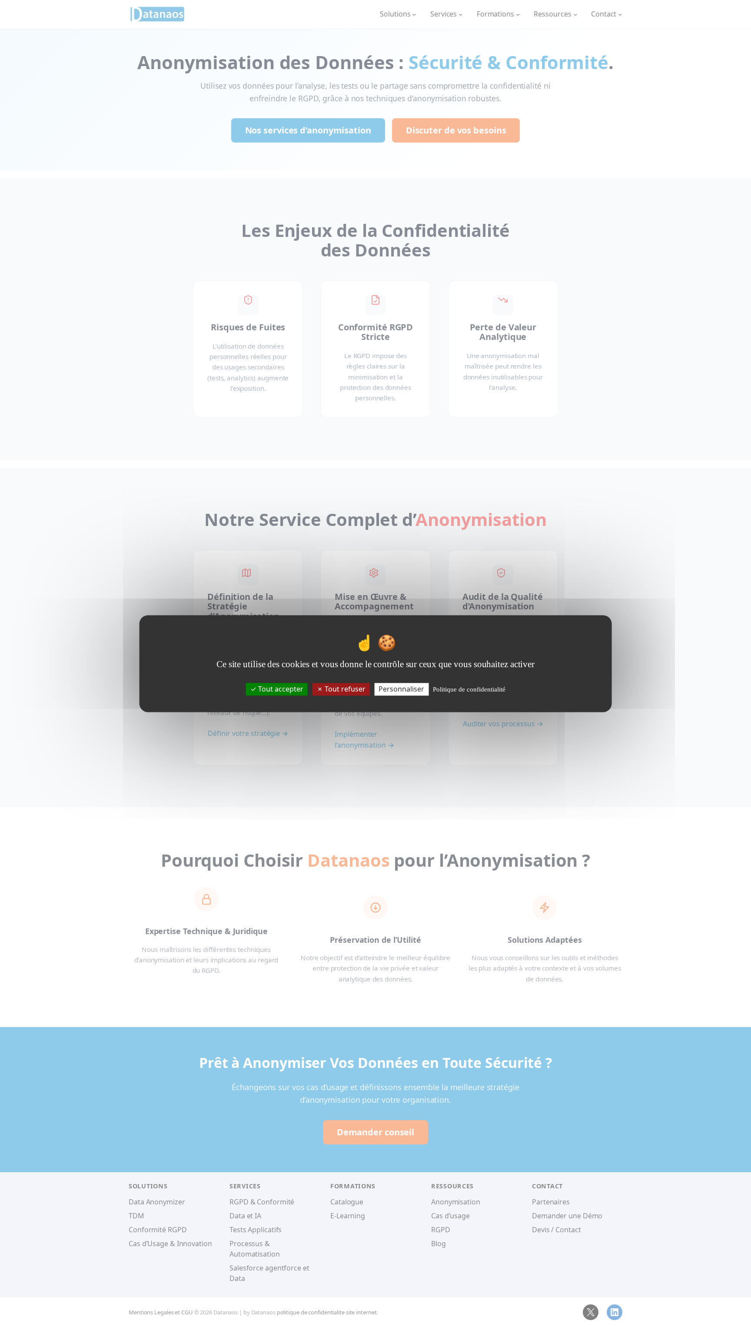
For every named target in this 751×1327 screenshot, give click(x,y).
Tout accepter (279, 689)
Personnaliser (401, 689)
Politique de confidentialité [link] (469, 689)
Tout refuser (344, 689)
